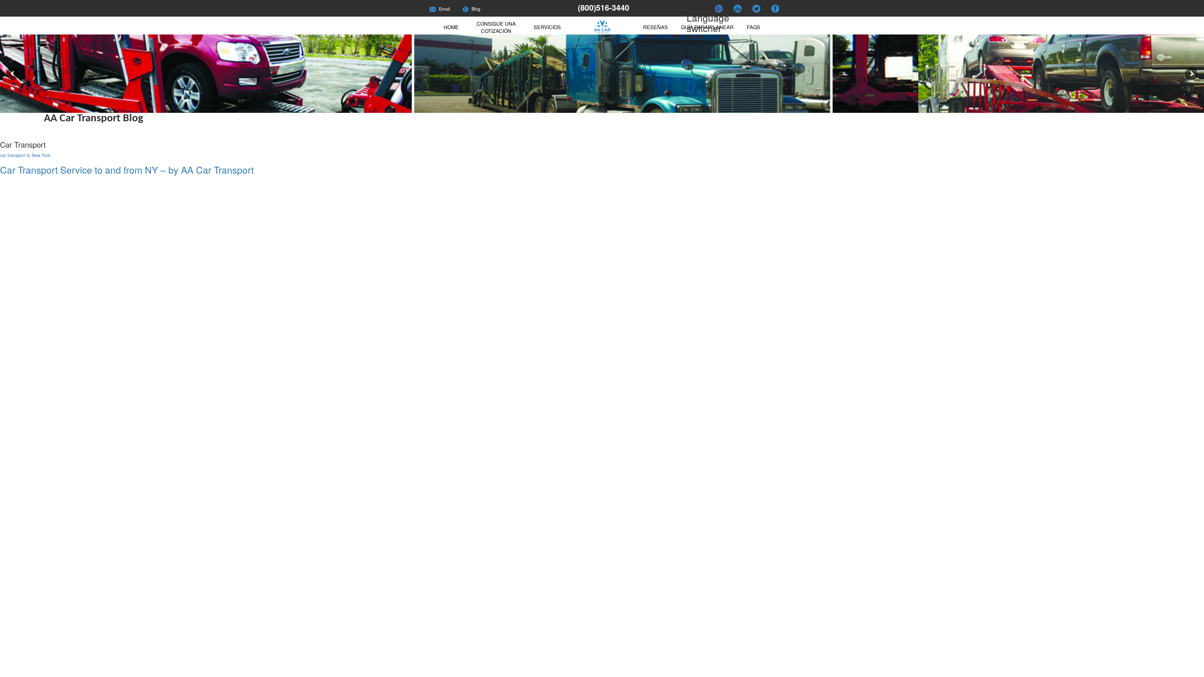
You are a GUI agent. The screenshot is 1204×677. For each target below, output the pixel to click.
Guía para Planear (707, 27)
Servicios (547, 27)
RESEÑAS (655, 27)
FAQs (753, 27)
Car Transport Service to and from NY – (127, 169)
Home (451, 27)
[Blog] (465, 9)
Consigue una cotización (496, 27)
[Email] (433, 9)
